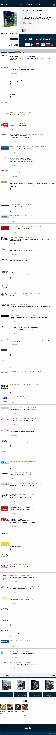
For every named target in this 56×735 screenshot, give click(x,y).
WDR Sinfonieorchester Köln (27, 23)
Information (53, 733)
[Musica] (5, 555)
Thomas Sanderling (25, 24)
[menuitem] (10, 5)
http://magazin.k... (37, 157)
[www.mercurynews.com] (5, 67)
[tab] (3, 52)
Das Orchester (13, 282)
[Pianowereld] (5, 508)
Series (15, 4)
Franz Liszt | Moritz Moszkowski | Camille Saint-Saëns (49, 695)
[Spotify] (11, 45)
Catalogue (11, 4)
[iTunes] (15, 45)
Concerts (33, 4)
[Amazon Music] (13, 45)
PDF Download (14, 62)
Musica (11, 553)
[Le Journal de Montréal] (5, 125)
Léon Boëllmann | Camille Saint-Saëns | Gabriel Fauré (6, 694)
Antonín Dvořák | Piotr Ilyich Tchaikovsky (25, 715)
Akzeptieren (49, 733)
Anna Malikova (25, 22)
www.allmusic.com (14, 112)
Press (37, 4)
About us (41, 4)
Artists (29, 4)
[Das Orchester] (5, 285)
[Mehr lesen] (18, 59)
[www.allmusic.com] (5, 113)
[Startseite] (4, 4)
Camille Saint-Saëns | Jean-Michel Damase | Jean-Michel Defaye (21, 695)
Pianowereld (12, 506)
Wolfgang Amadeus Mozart (3, 713)
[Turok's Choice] (5, 194)
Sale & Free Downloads (22, 4)
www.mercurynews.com (14, 67)
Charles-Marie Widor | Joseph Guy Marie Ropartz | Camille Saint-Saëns (35, 696)
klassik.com (12, 157)
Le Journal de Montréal (15, 123)
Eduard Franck (10, 712)
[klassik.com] (5, 157)
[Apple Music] (10, 45)
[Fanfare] (5, 78)
